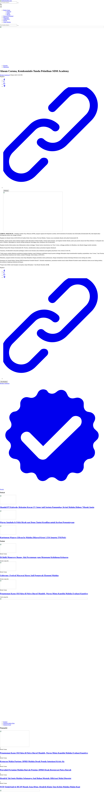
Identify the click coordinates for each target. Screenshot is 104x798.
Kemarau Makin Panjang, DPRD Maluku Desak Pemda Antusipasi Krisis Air (32, 761)
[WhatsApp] (4, 84)
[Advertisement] (52, 52)
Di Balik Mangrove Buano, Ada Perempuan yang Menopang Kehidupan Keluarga (34, 557)
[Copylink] (53, 187)
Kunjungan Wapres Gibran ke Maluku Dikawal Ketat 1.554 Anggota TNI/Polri (33, 537)
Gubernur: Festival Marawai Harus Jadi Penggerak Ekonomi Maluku (29, 575)
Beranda (5, 65)
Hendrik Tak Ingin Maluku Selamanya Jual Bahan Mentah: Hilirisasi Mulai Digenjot (35, 778)
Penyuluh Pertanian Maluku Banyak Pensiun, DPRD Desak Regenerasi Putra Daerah (35, 770)
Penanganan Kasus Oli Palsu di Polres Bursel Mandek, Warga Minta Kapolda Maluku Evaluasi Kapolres (44, 594)
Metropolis (6, 67)
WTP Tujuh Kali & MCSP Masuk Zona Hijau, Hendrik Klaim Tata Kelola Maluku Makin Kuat (40, 787)
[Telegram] (4, 86)
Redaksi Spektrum (4, 75)
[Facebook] (4, 80)
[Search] (18, 25)
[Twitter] (4, 81)
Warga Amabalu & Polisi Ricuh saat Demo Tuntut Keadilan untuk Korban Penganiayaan (37, 522)
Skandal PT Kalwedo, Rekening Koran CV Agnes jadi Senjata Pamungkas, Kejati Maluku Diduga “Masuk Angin (47, 507)
